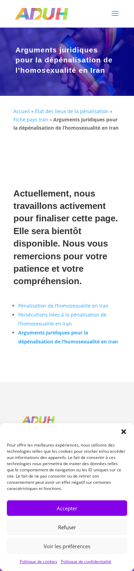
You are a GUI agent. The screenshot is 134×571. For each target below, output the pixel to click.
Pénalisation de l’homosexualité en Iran (63, 305)
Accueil (21, 111)
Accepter (67, 508)
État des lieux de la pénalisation (72, 111)
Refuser (67, 527)
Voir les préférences (67, 546)
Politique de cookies (38, 561)
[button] (123, 431)
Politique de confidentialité (86, 561)
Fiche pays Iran (30, 119)
